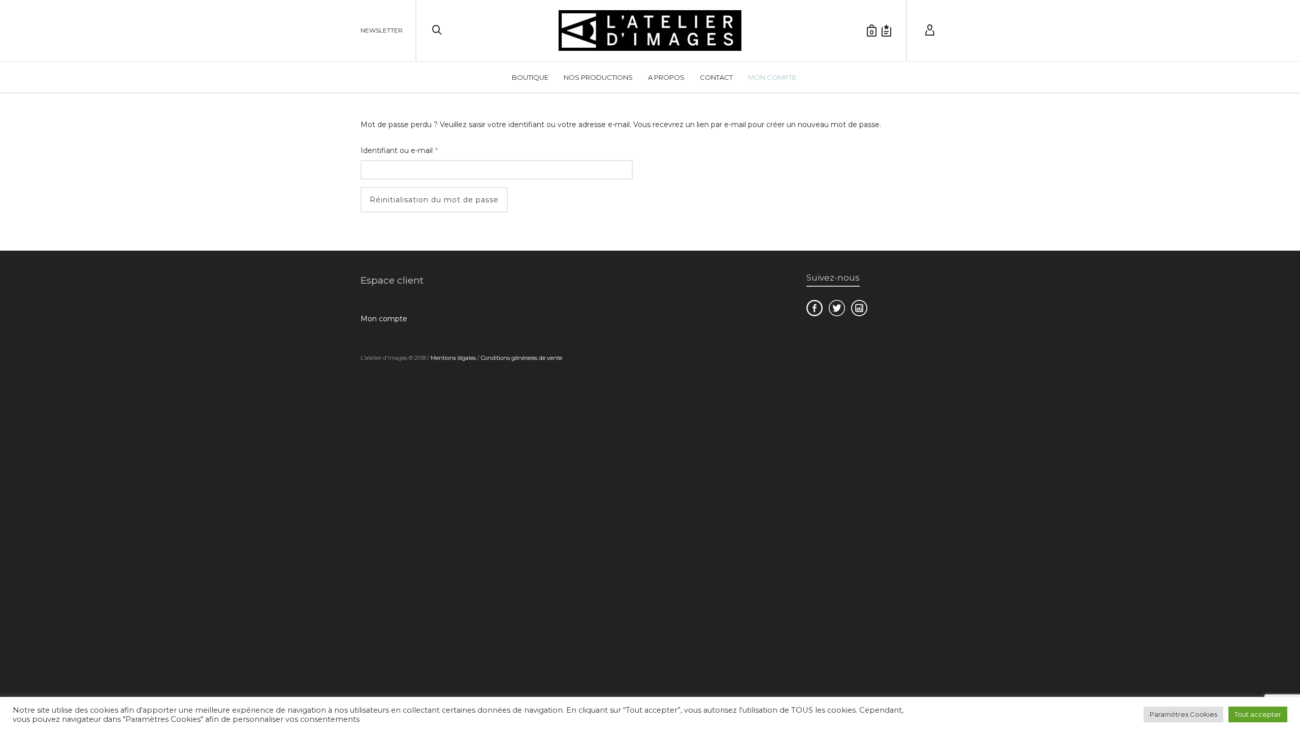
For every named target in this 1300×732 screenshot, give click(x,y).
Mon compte (384, 318)
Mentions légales (453, 357)
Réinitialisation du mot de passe (434, 199)
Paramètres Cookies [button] (1183, 714)
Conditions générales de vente (521, 357)
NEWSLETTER (382, 30)
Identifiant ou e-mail (418, 149)
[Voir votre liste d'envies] (886, 30)
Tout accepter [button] (1257, 714)
